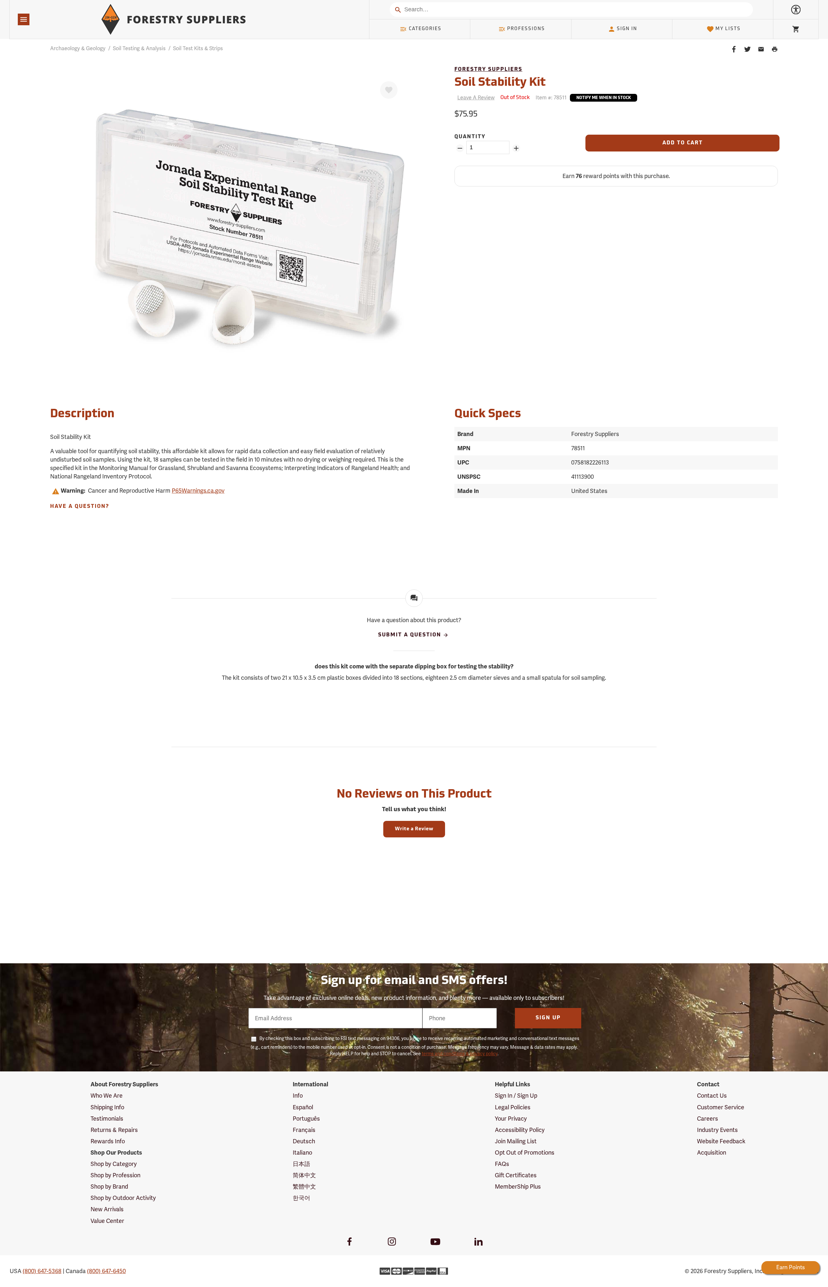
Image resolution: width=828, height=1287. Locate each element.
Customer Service (720, 1107)
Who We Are (107, 1095)
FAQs (502, 1164)
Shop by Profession (115, 1175)
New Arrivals (107, 1209)
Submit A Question (409, 635)
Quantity (469, 137)
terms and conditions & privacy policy (459, 1054)
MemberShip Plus (518, 1186)
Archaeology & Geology (77, 48)
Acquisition (711, 1152)
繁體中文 (304, 1186)
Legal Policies (512, 1107)
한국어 (301, 1198)
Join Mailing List (516, 1141)
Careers (707, 1118)
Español (303, 1107)
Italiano (302, 1152)
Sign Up (548, 1018)
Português (306, 1118)
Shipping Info (107, 1107)
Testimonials (107, 1118)
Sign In (627, 29)
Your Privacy (511, 1118)
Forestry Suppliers (488, 69)
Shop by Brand (109, 1186)
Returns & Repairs (114, 1130)
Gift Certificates (516, 1175)
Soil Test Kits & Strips (198, 48)
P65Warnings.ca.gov (198, 490)
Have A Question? (79, 506)
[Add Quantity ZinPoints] (516, 148)
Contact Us (712, 1095)
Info (298, 1095)
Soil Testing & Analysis (139, 48)
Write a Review (414, 829)
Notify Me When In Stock (603, 98)
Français (304, 1130)
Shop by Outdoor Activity (123, 1198)
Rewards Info (108, 1141)
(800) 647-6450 (106, 1271)
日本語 (301, 1164)
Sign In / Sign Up (516, 1095)
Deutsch (304, 1141)
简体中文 (304, 1175)
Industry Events (717, 1130)
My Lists (728, 29)
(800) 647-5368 (42, 1271)
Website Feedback (721, 1141)
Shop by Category (114, 1164)
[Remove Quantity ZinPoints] (459, 148)
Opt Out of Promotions (524, 1152)
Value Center (107, 1221)
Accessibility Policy (520, 1130)
